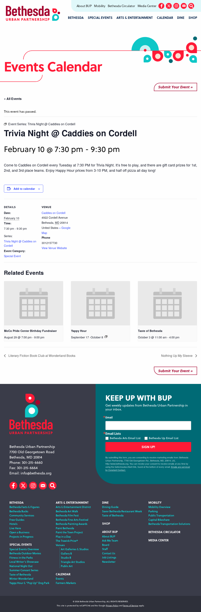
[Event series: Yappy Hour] (106, 336)
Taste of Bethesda (150, 331)
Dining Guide (110, 507)
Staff (105, 549)
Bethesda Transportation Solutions (169, 524)
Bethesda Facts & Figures (24, 507)
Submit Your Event (174, 87)
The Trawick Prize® (67, 541)
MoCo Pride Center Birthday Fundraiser (30, 331)
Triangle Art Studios (73, 562)
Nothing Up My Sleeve (177, 355)
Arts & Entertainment (72, 503)
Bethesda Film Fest (67, 515)
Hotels (13, 524)
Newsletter (108, 562)
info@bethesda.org (36, 473)
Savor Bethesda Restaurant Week (122, 511)
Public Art (67, 566)
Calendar (63, 574)
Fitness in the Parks (21, 557)
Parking (153, 511)
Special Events (20, 545)
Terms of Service (130, 605)
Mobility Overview (159, 507)
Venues (60, 545)
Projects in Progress (21, 536)
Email (109, 417)
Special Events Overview (24, 549)
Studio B (66, 557)
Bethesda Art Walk (67, 511)
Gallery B (66, 553)
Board (105, 545)
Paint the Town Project (69, 532)
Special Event (12, 256)
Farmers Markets (66, 583)
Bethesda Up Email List (163, 438)
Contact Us (108, 553)
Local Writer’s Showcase (24, 562)
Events (60, 578)
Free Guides (16, 520)
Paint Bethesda (65, 528)
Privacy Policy (112, 605)
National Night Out (21, 566)
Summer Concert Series (23, 570)
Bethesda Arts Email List (125, 438)
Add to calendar (24, 189)
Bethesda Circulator (121, 6)
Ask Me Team (110, 540)
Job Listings (109, 557)
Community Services (21, 515)
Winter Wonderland (21, 578)
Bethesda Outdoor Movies (25, 553)
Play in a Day (63, 536)
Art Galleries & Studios (75, 549)
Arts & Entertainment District (73, 507)
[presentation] (33, 303)
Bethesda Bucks (18, 511)
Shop (106, 524)
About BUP (84, 6)
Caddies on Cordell (53, 213)
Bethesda (16, 503)
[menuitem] (84, 6)
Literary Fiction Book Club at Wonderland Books (41, 355)
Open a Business (19, 532)
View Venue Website (54, 248)
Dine (105, 503)
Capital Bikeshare (159, 520)
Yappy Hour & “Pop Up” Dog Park (29, 583)
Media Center (147, 6)
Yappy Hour (79, 331)
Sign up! (148, 447)
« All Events (13, 98)
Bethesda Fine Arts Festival (72, 520)
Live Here (15, 528)
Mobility (99, 6)
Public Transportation (161, 515)
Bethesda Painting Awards (71, 524)
